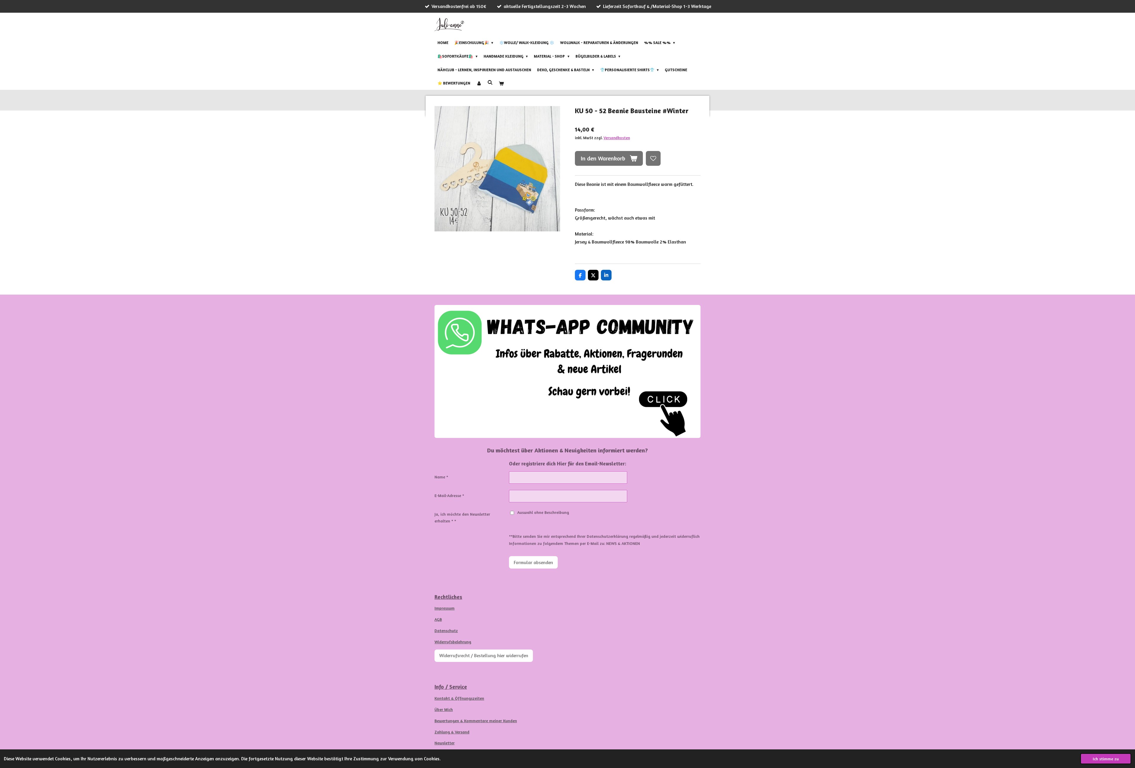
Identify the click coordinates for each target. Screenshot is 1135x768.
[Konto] (478, 83)
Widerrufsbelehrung (452, 641)
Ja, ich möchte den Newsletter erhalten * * (462, 518)
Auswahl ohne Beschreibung (543, 512)
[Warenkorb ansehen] (501, 83)
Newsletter (444, 742)
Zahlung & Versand (451, 731)
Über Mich (443, 709)
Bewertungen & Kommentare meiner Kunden (475, 720)
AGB (438, 619)
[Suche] (490, 82)
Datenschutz (446, 630)
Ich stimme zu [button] (1106, 758)
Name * (441, 476)
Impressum (444, 607)
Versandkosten (617, 137)
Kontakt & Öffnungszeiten (459, 698)
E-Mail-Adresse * (449, 495)
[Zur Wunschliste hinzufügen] (653, 158)
